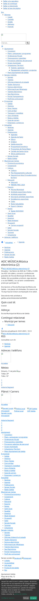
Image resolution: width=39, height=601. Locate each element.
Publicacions (9, 252)
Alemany (11, 24)
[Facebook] (17, 558)
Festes (6, 506)
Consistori (8, 435)
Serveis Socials (9, 523)
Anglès (10, 22)
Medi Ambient (9, 516)
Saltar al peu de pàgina (11, 8)
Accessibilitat (9, 563)
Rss (2, 12)
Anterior (4, 387)
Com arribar (9, 463)
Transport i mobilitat (12, 466)
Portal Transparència (12, 552)
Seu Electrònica (10, 549)
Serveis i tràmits (7, 530)
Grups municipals (11, 447)
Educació (7, 501)
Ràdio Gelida (9, 257)
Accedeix (4, 363)
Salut (6, 521)
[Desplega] (14, 243)
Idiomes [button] (7, 15)
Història (7, 458)
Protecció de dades (11, 568)
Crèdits (7, 561)
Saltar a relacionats (10, 6)
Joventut (7, 513)
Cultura (7, 499)
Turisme (7, 525)
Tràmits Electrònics (11, 547)
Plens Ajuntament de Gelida (14, 451)
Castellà (11, 19)
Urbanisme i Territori (12, 449)
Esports (7, 504)
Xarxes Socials (9, 255)
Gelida (6, 456)
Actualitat (9, 242)
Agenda (21, 242)
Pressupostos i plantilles (13, 442)
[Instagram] (26, 558)
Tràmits (7, 535)
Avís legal (7, 565)
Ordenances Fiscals (11, 439)
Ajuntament (5, 432)
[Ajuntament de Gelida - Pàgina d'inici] (13, 37)
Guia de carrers (10, 473)
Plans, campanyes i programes (16, 437)
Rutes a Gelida (9, 470)
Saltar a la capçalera (10, 1)
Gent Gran (8, 509)
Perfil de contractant (12, 554)
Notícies (7, 247)
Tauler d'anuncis (10, 540)
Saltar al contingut (10, 3)
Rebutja (26, 598)
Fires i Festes (9, 461)
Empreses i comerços (12, 475)
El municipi (5, 454)
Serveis (7, 532)
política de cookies (20, 594)
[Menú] (2, 46)
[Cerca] (28, 42)
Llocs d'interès (9, 468)
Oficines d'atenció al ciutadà (15, 537)
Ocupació (8, 518)
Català (10, 17)
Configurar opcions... (8, 598)
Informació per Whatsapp (14, 544)
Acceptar (33, 598)
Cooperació (8, 497)
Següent (11, 387)
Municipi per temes (8, 492)
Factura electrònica (11, 542)
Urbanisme (8, 528)
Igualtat (7, 511)
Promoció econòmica (12, 494)
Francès (11, 27)
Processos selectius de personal (16, 444)
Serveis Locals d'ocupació (6, 414)
